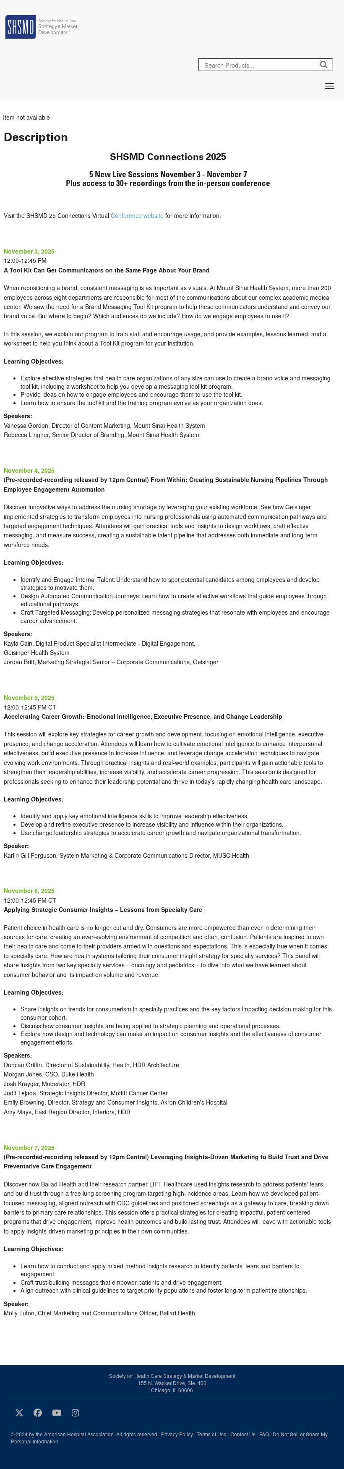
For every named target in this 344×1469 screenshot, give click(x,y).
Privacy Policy (177, 1434)
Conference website (137, 215)
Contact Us (242, 1434)
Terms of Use (212, 1434)
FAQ (264, 1434)
